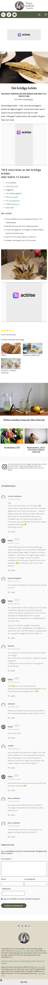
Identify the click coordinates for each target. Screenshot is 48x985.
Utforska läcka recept (9, 961)
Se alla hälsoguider (27, 961)
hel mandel (13, 197)
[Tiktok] (9, 14)
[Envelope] (14, 14)
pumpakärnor (14, 200)
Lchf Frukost (28, 99)
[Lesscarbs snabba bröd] (32, 348)
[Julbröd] (11, 348)
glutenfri (19, 951)
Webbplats (6, 889)
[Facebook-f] (22, 926)
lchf (25, 951)
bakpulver (15, 204)
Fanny (10, 540)
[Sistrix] (39, 14)
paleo (32, 951)
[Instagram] (3, 14)
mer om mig (39, 967)
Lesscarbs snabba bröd (31, 355)
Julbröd (3, 355)
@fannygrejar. (14, 468)
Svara (12, 531)
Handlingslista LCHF (12, 447)
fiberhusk (14, 186)
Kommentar (6, 859)
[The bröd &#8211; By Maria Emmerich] (11, 363)
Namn (3, 879)
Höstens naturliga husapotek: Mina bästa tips (24, 419)
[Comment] (29, 926)
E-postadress (29, 879)
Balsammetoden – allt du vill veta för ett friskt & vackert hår (36, 449)
